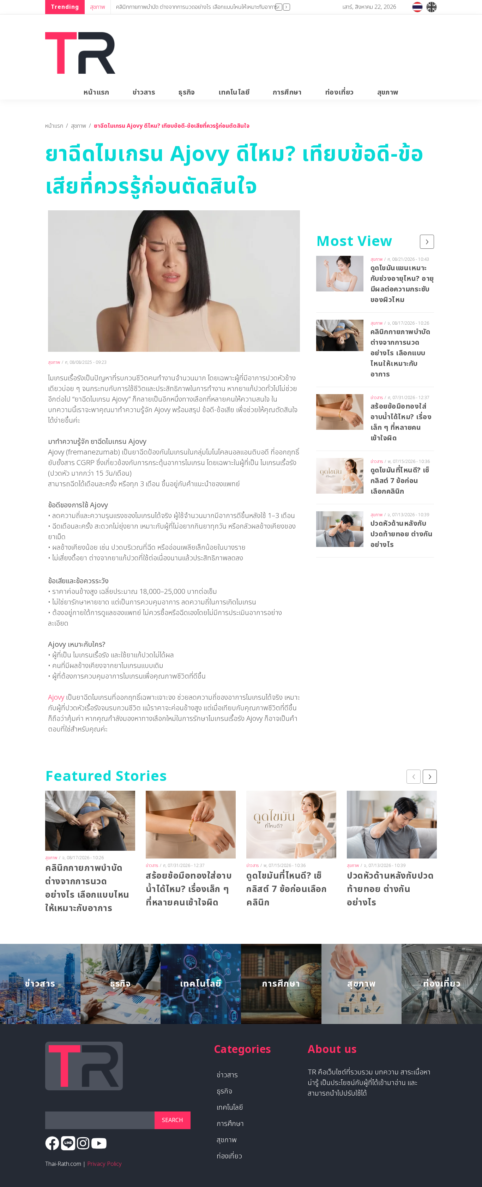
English (431, 7)
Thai (417, 7)
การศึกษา (287, 92)
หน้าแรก (96, 92)
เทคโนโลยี (233, 92)
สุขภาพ (97, 7)
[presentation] (278, 7)
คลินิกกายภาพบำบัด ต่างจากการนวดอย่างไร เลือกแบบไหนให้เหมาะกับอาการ (197, 7)
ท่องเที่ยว (339, 92)
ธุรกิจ (187, 92)
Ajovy (56, 697)
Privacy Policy (104, 1164)
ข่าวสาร (144, 92)
